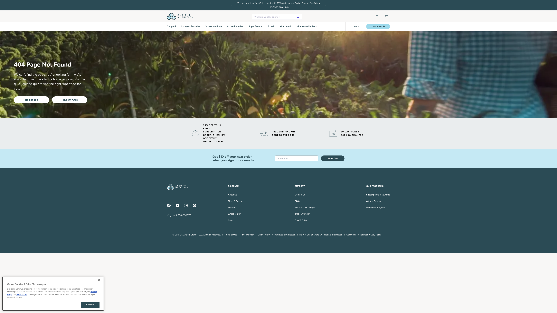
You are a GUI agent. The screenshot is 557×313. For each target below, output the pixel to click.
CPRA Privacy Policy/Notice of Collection (276, 234)
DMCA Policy (301, 220)
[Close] (99, 280)
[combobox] (277, 17)
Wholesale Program (375, 207)
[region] (53, 294)
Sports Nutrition (213, 26)
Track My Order (302, 213)
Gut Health (285, 26)
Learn (356, 26)
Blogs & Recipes (235, 201)
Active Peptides (235, 26)
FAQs (297, 201)
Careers (231, 220)
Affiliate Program (374, 201)
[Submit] (298, 17)
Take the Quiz (378, 26)
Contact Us (300, 194)
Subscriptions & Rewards (378, 194)
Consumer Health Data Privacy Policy (363, 234)
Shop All (171, 26)
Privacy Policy (247, 234)
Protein (271, 26)
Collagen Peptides (190, 26)
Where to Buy (234, 213)
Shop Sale (283, 7)
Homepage (31, 100)
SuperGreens (255, 26)
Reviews (232, 207)
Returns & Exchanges (305, 207)
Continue (90, 304)
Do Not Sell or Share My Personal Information (320, 234)
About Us (232, 194)
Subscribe (333, 158)
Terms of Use (231, 234)
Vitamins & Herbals (307, 26)
